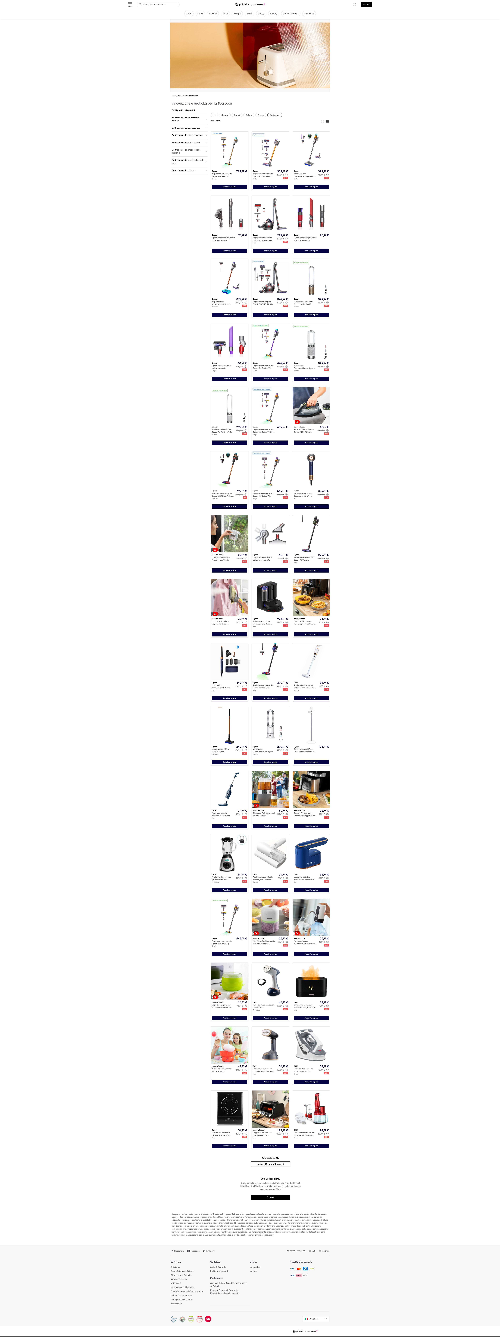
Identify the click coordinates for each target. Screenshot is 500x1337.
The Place (309, 13)
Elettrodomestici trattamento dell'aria (185, 119)
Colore (249, 115)
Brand (237, 115)
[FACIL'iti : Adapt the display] (208, 1319)
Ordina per (275, 115)
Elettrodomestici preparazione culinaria (186, 151)
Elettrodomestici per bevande (186, 128)
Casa (225, 13)
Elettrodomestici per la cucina (186, 142)
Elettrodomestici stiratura (184, 170)
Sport (249, 13)
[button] (130, 4)
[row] (270, 161)
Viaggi (261, 13)
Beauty (273, 13)
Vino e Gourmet (290, 13)
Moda (200, 13)
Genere (224, 115)
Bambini (213, 13)
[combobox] (316, 1319)
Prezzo (261, 115)
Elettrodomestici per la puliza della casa (188, 161)
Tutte (188, 13)
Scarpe (237, 13)
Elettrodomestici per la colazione (187, 135)
